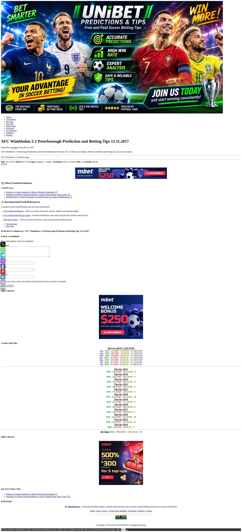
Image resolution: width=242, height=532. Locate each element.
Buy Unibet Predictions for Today (17, 215)
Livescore (10, 128)
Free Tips (9, 124)
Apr (100, 358)
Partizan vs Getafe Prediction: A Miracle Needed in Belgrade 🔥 (31, 192)
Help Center (11, 126)
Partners (9, 135)
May (101, 355)
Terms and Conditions (118, 511)
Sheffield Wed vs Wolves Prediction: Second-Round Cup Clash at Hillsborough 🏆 (39, 197)
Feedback (10, 133)
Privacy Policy (102, 511)
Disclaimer (132, 511)
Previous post (11, 224)
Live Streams (11, 131)
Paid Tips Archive (11, 220)
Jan (101, 364)
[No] (127, 530)
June (101, 353)
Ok (123, 530)
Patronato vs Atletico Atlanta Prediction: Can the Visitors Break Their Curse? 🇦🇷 (38, 195)
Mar (101, 360)
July (101, 351)
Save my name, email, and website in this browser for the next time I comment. (35, 281)
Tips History (11, 119)
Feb (101, 362)
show (11, 188)
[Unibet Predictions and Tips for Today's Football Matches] (121, 57)
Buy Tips (9, 121)
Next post (10, 226)
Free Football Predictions (13, 211)
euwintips (14, 147)
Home (8, 117)
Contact (149, 511)
